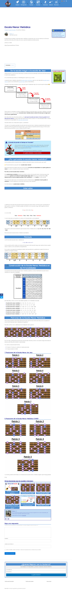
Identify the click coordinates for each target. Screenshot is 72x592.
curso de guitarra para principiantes (31, 146)
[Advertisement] (36, 16)
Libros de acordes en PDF (56, 33)
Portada (6, 30)
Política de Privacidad (9, 581)
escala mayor (22, 81)
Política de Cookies (29, 581)
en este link (24, 515)
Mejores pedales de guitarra (57, 36)
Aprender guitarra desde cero (57, 32)
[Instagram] (7, 518)
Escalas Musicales (12, 30)
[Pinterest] (5, 518)
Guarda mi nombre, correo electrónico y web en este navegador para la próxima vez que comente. (23, 549)
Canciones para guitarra (56, 34)
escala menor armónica (27, 80)
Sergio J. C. (11, 33)
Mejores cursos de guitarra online (58, 35)
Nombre (6, 538)
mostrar (12, 65)
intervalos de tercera (23, 119)
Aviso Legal (49, 581)
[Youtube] (8, 518)
